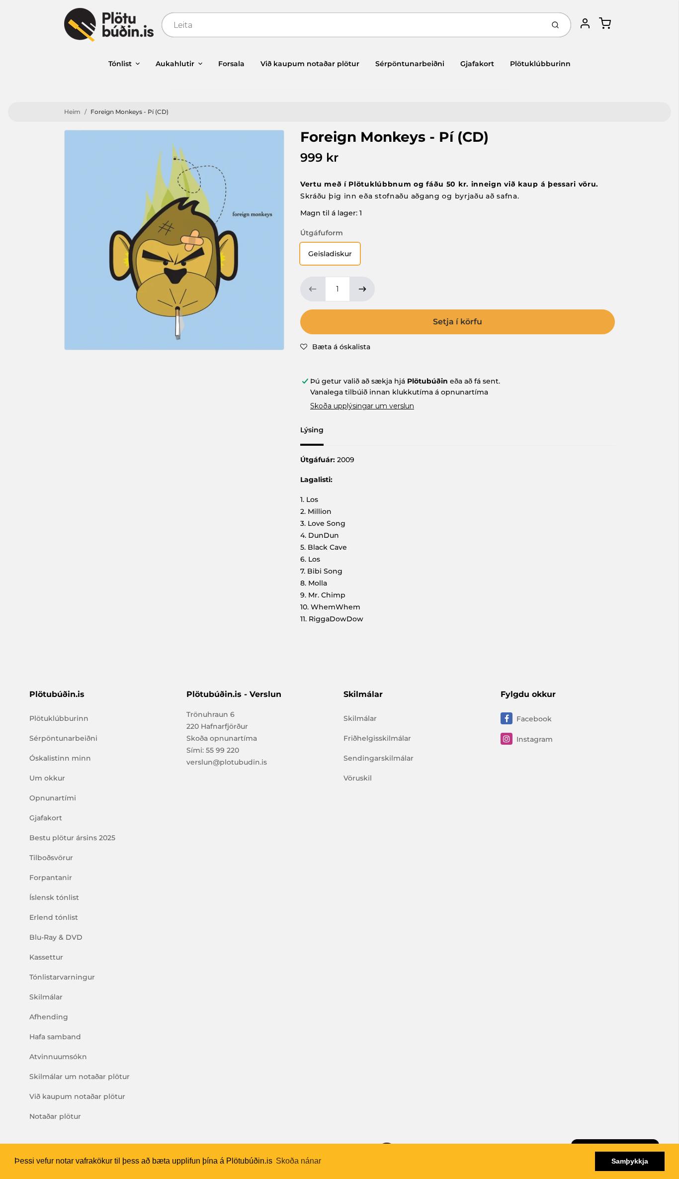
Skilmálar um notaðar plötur (79, 1076)
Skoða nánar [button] (298, 1161)
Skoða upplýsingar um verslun (362, 405)
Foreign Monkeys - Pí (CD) (129, 111)
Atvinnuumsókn (58, 1056)
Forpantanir (50, 877)
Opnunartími (52, 797)
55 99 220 (222, 750)
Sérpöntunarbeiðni (409, 63)
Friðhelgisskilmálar (377, 738)
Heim (72, 111)
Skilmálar (46, 996)
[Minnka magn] (312, 289)
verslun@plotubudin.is (226, 762)
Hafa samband (55, 1036)
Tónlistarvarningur (62, 977)
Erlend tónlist (53, 917)
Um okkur (47, 778)
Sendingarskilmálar (378, 758)
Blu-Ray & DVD (56, 937)
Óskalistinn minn (60, 758)
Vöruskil (357, 778)
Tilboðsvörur (51, 857)
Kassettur (46, 957)
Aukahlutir (175, 63)
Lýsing (312, 429)
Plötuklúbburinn (540, 63)
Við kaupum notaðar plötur (309, 63)
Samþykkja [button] (629, 1161)
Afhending (48, 1016)
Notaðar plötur (55, 1116)
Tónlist (120, 63)
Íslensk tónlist (54, 897)
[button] (335, 346)
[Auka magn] (362, 289)
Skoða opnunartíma (221, 738)
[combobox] (352, 24)
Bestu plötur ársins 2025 (72, 837)
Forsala (231, 63)
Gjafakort (477, 63)
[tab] (318, 433)
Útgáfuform (321, 232)
